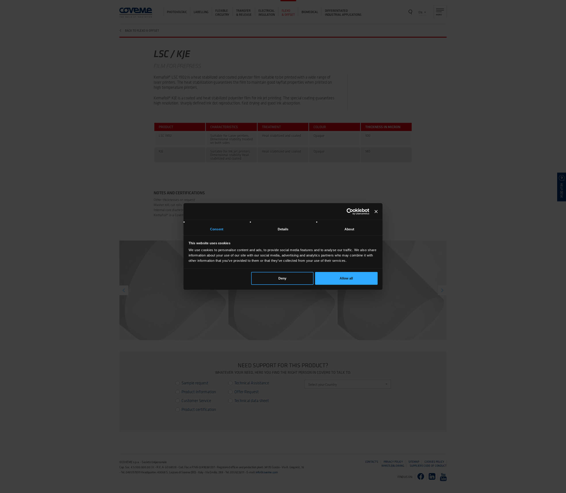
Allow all (346, 278)
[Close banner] (376, 211)
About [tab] (349, 229)
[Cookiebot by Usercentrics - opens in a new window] (350, 211)
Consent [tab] (216, 229)
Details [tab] (283, 229)
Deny (282, 278)
